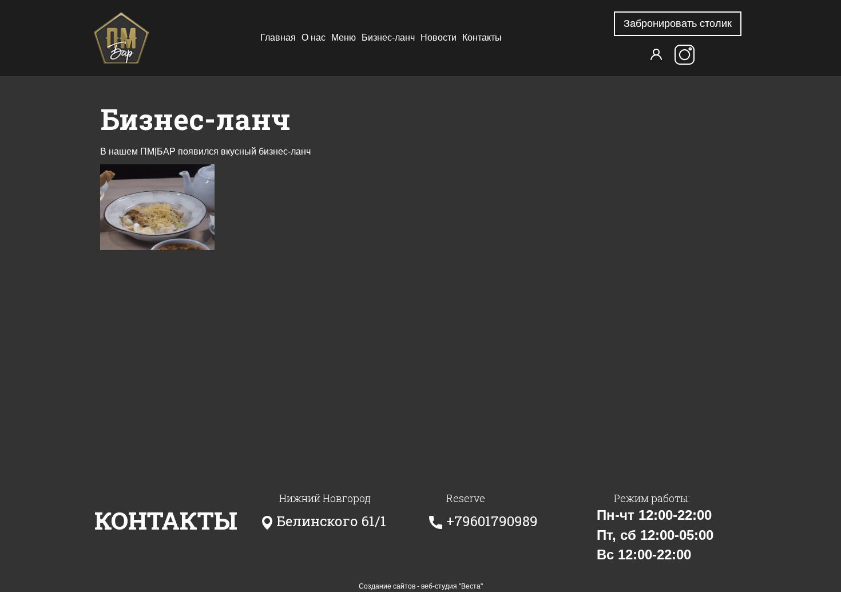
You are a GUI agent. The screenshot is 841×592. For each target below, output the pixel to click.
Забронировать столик (678, 23)
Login (656, 54)
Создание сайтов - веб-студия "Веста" (421, 586)
